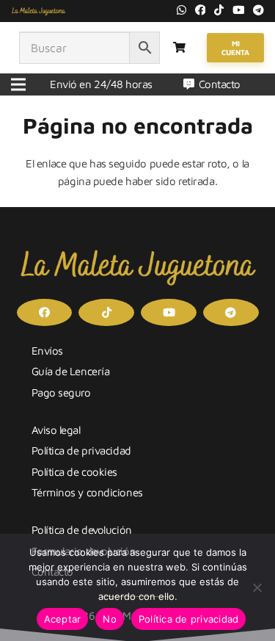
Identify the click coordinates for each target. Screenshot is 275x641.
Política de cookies (74, 472)
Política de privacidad (81, 450)
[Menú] (18, 84)
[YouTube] (238, 9)
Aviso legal (56, 430)
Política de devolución (82, 530)
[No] (256, 587)
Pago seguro (61, 392)
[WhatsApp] (181, 9)
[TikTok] (219, 9)
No (110, 619)
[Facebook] (200, 9)
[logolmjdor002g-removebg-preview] (38, 11)
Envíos (47, 350)
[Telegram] (258, 9)
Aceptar (62, 619)
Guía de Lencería (71, 371)
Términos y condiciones (87, 492)
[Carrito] (179, 47)
